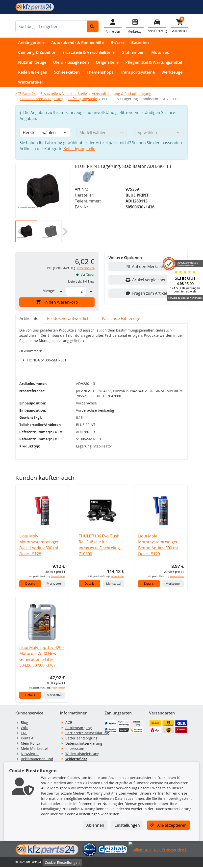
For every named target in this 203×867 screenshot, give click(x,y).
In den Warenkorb (61, 302)
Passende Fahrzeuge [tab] (121, 318)
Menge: (49, 290)
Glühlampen (133, 52)
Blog (24, 722)
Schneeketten (67, 72)
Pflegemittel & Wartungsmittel (153, 62)
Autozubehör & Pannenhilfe (77, 42)
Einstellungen (127, 825)
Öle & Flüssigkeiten (71, 62)
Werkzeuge (171, 72)
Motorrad (160, 52)
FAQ (24, 733)
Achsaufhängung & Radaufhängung (121, 93)
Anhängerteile (31, 42)
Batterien (140, 42)
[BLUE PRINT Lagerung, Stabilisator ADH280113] (42, 191)
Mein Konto (30, 743)
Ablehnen (95, 825)
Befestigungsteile (82, 98)
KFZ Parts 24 (25, 93)
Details (30, 583)
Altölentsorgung (78, 727)
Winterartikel (30, 82)
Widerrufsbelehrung (82, 753)
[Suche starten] (93, 26)
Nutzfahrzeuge (32, 62)
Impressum (74, 748)
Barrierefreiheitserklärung (87, 733)
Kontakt (27, 738)
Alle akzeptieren (171, 825)
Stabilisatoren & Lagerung (41, 98)
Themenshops (100, 72)
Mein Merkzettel (34, 748)
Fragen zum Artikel (149, 293)
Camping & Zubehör (37, 52)
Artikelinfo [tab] (29, 318)
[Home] (34, 6)
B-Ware (118, 42)
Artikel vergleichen (149, 280)
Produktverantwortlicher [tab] (70, 318)
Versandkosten (86, 268)
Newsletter (30, 753)
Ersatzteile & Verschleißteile (88, 52)
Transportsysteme (137, 72)
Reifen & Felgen (32, 72)
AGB (68, 722)
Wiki (24, 727)
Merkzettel (54, 583)
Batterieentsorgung (81, 738)
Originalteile (107, 62)
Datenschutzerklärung (83, 743)
